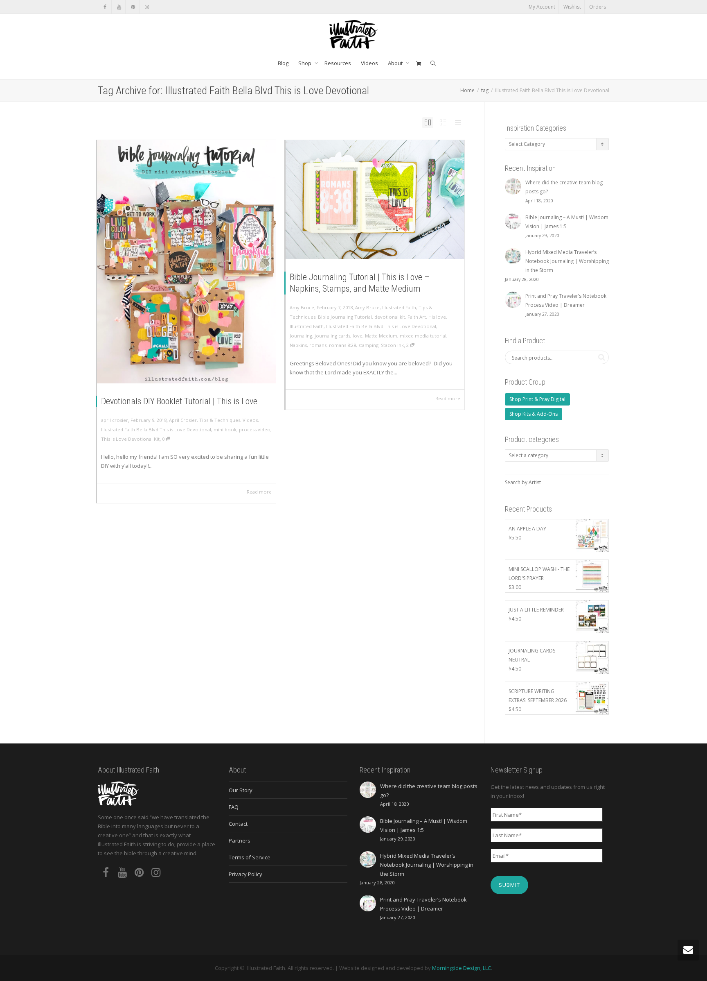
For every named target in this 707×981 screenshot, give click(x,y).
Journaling (301, 336)
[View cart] (418, 63)
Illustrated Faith (399, 307)
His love (437, 317)
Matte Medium (381, 336)
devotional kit (389, 317)
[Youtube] (119, 7)
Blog (283, 63)
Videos (369, 63)
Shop (305, 63)
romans (317, 345)
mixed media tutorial (423, 336)
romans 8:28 (342, 345)
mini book (225, 429)
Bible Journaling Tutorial (345, 317)
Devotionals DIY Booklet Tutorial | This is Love (179, 401)
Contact (238, 823)
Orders (597, 6)
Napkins (298, 345)
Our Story (240, 790)
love (358, 336)
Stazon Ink (392, 345)
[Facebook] (105, 7)
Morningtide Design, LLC (461, 968)
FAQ (234, 807)
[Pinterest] (133, 7)
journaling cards (332, 336)
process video (254, 429)
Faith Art (417, 317)
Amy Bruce (367, 307)
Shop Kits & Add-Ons (533, 413)
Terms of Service (249, 857)
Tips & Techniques (219, 420)
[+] (186, 261)
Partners (239, 840)
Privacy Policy (245, 874)
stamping (368, 345)
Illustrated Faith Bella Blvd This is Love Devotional (156, 429)
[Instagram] (146, 7)
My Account (542, 6)
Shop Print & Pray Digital (537, 399)
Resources (337, 63)
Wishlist (572, 6)
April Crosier (183, 420)
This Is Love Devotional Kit (130, 439)
